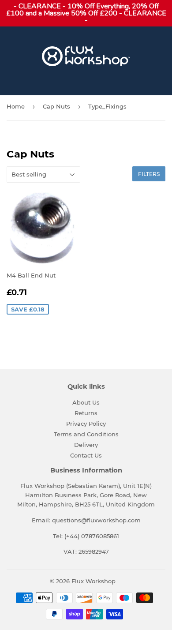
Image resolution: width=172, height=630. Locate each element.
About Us (86, 402)
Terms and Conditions (86, 434)
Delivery (86, 444)
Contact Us (86, 455)
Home (16, 106)
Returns (86, 412)
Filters (149, 174)
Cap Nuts (56, 106)
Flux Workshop (93, 581)
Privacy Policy (86, 423)
